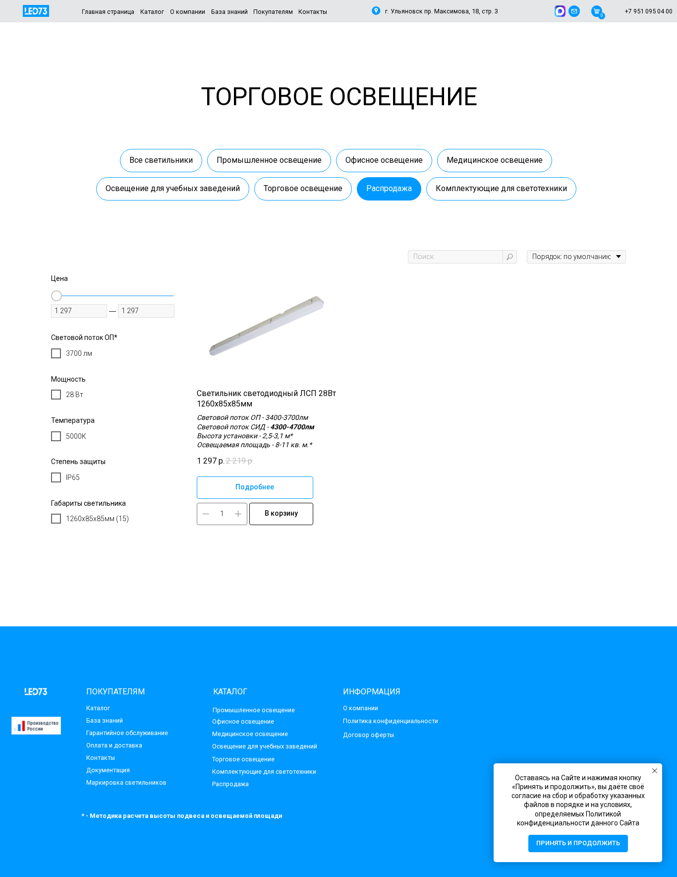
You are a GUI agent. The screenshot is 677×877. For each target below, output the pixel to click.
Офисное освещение (384, 160)
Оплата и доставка (114, 745)
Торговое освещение (303, 188)
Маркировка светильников (126, 782)
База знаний (104, 720)
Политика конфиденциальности (390, 721)
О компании (360, 708)
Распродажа (389, 188)
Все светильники (161, 160)
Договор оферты (368, 735)
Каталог (98, 708)
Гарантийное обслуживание (127, 733)
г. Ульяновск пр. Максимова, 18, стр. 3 (441, 11)
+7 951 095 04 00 (649, 11)
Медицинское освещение (495, 160)
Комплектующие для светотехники (501, 188)
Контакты (100, 757)
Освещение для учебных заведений (173, 188)
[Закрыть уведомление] (655, 771)
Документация (108, 770)
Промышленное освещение (269, 160)
